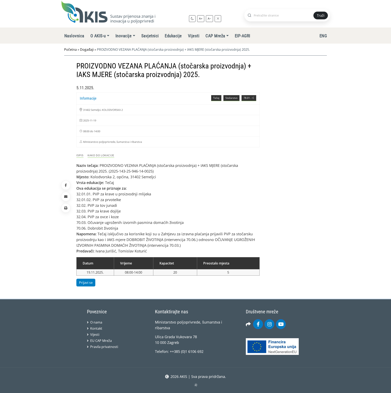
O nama (96, 322)
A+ (200, 18)
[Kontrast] (192, 18)
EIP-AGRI (242, 35)
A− (209, 18)
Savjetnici (150, 35)
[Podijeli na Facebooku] (65, 185)
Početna (70, 49)
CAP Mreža (215, 35)
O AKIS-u (98, 35)
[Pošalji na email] (65, 196)
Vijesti (193, 35)
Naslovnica (74, 35)
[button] (65, 208)
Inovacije (123, 35)
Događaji (87, 49)
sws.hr (195, 385)
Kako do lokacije (101, 155)
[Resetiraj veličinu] (218, 18)
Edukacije (173, 35)
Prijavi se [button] (86, 282)
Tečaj (216, 98)
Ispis (79, 155)
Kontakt (96, 328)
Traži (320, 15)
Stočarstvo (231, 98)
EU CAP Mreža (101, 340)
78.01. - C (249, 98)
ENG (323, 35)
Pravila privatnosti (104, 347)
